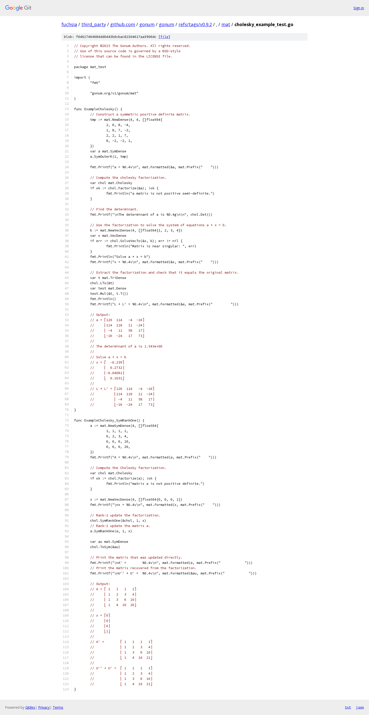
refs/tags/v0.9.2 (195, 24)
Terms (58, 707)
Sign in (358, 8)
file (164, 37)
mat (225, 24)
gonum (147, 24)
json (360, 707)
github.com (122, 24)
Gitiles (30, 707)
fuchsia (69, 24)
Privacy (44, 707)
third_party (93, 24)
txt (348, 707)
